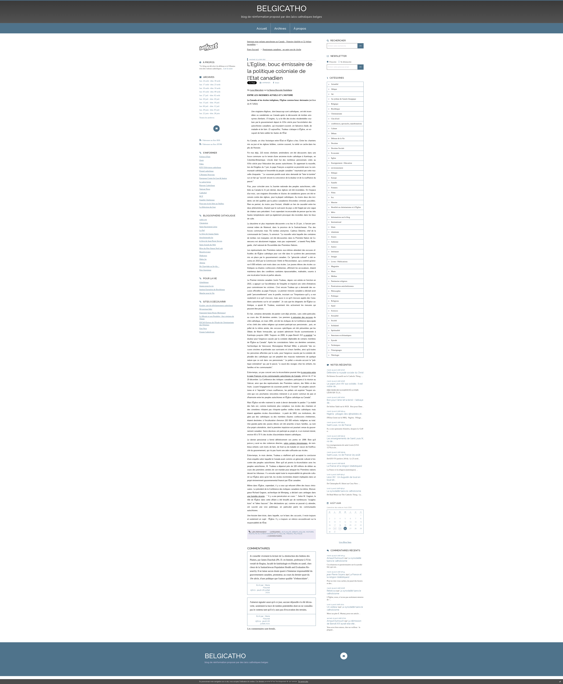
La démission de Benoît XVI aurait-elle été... (344, 622)
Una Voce (203, 329)
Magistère (335, 266)
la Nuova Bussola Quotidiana (279, 90)
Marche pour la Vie (206, 293)
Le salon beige (205, 182)
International (336, 222)
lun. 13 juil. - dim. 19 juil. (209, 103)
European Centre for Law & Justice (213, 178)
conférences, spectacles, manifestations (346, 124)
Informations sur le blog (340, 217)
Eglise (302, 532)
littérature (335, 252)
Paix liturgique (205, 270)
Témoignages (336, 350)
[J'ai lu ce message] (560, 681)
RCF (201, 196)
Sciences (334, 311)
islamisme (335, 232)
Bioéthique (335, 109)
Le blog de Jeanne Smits (209, 234)
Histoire (310, 532)
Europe (334, 178)
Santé (333, 306)
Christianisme (336, 114)
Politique (298, 534)
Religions (335, 301)
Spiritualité (335, 330)
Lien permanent (259, 532)
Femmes (334, 188)
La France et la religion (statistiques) (344, 466)
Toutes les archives (206, 118)
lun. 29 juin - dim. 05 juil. (209, 110)
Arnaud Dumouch (335, 558)
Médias (289, 534)
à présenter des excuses (302, 317)
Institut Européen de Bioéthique (212, 290)
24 (335, 528)
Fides (201, 164)
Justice (333, 247)
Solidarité (335, 326)
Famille (334, 183)
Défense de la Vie (338, 138)
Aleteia (202, 263)
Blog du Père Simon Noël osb (211, 248)
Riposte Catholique (207, 185)
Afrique (334, 89)
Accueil (262, 28)
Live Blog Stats (345, 542)
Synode (334, 340)
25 (340, 528)
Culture (334, 129)
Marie (333, 271)
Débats (295, 532)
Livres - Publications (339, 262)
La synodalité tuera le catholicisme (344, 491)
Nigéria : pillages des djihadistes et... (345, 414)
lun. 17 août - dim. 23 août (209, 85)
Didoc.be (203, 259)
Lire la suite (228, 69)
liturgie (334, 257)
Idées (333, 212)
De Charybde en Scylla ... (209, 266)
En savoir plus (303, 681)
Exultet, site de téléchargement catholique (216, 306)
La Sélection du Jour (207, 207)
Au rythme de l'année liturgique (343, 99)
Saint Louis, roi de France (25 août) (343, 455)
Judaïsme (334, 242)
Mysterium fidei (205, 309)
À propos (300, 28)
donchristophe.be (206, 238)
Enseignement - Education (341, 163)
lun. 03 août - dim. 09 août (209, 92)
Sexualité (335, 316)
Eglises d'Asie (204, 157)
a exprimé (308, 335)
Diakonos (203, 256)
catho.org (203, 220)
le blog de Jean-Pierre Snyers (210, 241)
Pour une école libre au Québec (211, 204)
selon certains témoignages (295, 443)
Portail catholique (206, 171)
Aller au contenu (9, 2)
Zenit (201, 160)
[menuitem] (262, 28)
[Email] (216, 128)
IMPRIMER (266, 83)
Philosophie (336, 291)
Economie (335, 153)
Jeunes (333, 237)
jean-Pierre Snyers (336, 574)
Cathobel (203, 193)
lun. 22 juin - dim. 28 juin (209, 113)
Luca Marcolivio (256, 90)
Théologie (335, 355)
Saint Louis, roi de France (339, 425)
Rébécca (331, 590)
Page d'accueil (253, 49)
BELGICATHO (282, 8)
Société (334, 321)
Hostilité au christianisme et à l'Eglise (267, 534)
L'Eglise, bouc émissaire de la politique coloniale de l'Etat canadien (279, 71)
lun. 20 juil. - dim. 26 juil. (209, 99)
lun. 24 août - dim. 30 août (209, 81)
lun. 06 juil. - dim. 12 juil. (209, 106)
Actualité (286, 532)
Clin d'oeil (335, 119)
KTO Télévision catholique (210, 167)
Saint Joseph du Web (207, 245)
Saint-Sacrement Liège (208, 227)
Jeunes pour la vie (206, 286)
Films (333, 193)
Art (332, 94)
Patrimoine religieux (339, 281)
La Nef (202, 230)
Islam (333, 227)
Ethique (334, 173)
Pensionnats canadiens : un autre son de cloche (282, 49)
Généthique (204, 282)
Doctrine (334, 143)
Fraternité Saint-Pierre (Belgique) (212, 313)
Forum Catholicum (206, 332)
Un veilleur (332, 607)
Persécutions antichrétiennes (342, 286)
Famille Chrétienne (207, 200)
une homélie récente (256, 496)
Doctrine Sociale (337, 148)
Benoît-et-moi (205, 252)
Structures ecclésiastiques (341, 335)
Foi (332, 197)
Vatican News (204, 189)
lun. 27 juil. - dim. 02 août (209, 95)
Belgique (334, 104)
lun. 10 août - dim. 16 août (209, 88)
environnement (337, 168)
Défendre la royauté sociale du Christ (345, 372)
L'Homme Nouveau (207, 175)
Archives (280, 28)
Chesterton (203, 223)
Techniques (335, 345)
